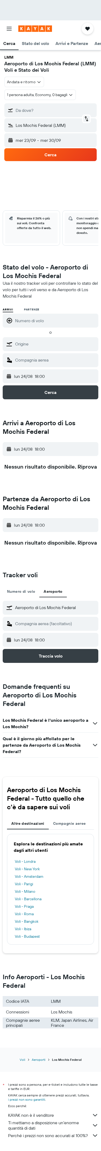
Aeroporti (39, 1060)
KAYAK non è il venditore (31, 1115)
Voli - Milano (25, 891)
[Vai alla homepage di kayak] (35, 28)
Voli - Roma (24, 913)
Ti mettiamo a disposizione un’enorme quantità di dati (43, 1125)
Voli (22, 1060)
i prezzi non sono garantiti (26, 1099)
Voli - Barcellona (28, 899)
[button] (9, 29)
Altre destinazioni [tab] (27, 823)
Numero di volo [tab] (21, 591)
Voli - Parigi (24, 884)
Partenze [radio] (31, 309)
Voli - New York (27, 869)
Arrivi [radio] (8, 309)
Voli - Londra (25, 861)
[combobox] (55, 344)
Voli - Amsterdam (29, 876)
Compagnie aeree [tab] (69, 823)
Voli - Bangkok (27, 921)
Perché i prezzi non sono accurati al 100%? (48, 1135)
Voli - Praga (24, 906)
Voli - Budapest (27, 936)
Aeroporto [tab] (53, 591)
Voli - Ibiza (23, 928)
